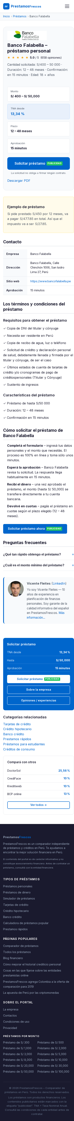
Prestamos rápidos (17, 739)
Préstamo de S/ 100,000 (53, 1071)
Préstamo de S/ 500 (50, 1042)
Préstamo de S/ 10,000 (52, 1059)
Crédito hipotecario (17, 729)
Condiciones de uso (16, 1021)
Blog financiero (13, 958)
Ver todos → (38, 804)
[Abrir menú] (67, 6)
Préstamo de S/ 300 (16, 1042)
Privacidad (10, 1028)
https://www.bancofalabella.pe (50, 281)
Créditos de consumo (19, 749)
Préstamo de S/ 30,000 (52, 1065)
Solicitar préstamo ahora (34, 529)
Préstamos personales (17, 886)
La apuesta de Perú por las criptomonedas (31, 992)
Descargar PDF (18, 181)
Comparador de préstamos (20, 946)
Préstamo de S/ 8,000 (17, 1059)
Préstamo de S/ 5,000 (51, 1054)
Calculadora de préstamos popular (26, 923)
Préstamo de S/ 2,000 (51, 1048)
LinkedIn (59, 583)
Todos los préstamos (17, 952)
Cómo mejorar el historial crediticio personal (32, 964)
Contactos (10, 1015)
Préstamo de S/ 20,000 (18, 1065)
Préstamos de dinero (17, 892)
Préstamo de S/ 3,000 (17, 1054)
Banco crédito (13, 734)
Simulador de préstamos (19, 898)
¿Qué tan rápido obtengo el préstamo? (38, 554)
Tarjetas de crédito (17, 724)
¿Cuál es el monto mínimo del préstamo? (38, 565)
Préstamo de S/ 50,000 (18, 1071)
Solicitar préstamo (38, 163)
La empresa (10, 1009)
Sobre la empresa (38, 689)
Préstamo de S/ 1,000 (17, 1048)
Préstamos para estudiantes (24, 744)
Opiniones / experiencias (38, 700)
